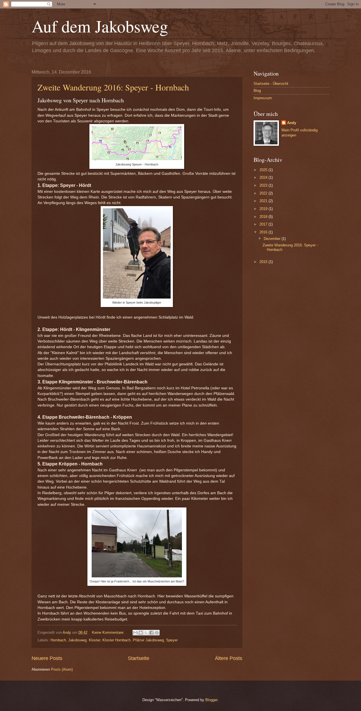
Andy (291, 123)
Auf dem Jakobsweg (100, 26)
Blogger (211, 700)
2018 (263, 217)
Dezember (272, 239)
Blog (257, 91)
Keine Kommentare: (109, 632)
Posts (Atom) (62, 669)
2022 (263, 193)
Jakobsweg (77, 640)
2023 (263, 185)
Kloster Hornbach (116, 640)
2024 (263, 177)
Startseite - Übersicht (271, 83)
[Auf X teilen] (146, 632)
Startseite (138, 658)
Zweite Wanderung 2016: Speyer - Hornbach (113, 87)
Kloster (94, 640)
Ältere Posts (228, 658)
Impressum (263, 98)
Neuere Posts (47, 658)
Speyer (172, 640)
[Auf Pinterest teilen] (157, 632)
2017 (263, 224)
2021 (263, 201)
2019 (263, 209)
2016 (263, 232)
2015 (263, 262)
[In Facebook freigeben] (151, 632)
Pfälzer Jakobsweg (148, 640)
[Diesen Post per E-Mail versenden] (135, 632)
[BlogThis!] (141, 632)
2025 (263, 170)
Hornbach (58, 640)
